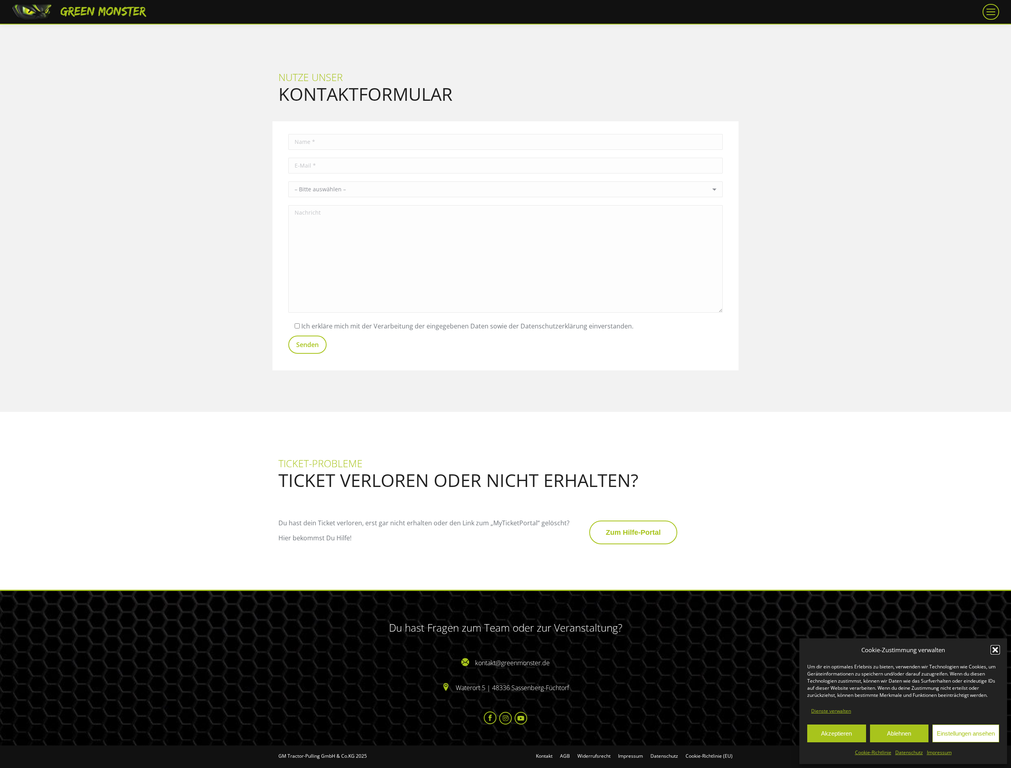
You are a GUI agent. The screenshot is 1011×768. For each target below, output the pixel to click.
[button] (995, 650)
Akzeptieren (836, 733)
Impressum (939, 752)
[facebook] (491, 717)
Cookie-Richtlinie (873, 752)
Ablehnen (899, 733)
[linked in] (506, 718)
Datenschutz (909, 752)
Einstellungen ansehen (966, 733)
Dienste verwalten (831, 711)
